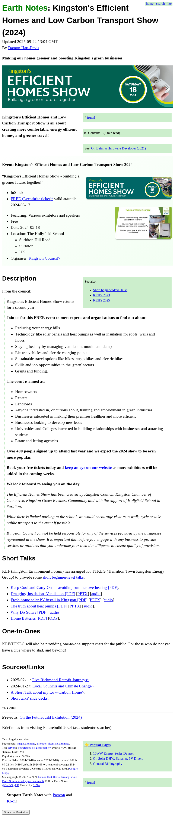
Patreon (59, 795)
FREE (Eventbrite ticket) (31, 198)
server (11, 747)
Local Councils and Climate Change (62, 686)
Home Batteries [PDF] (29, 618)
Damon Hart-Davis (23, 48)
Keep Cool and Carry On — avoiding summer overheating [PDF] (64, 587)
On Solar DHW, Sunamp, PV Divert (118, 758)
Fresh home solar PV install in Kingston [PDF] (49, 600)
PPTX (82, 593)
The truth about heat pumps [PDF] (39, 606)
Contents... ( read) (104, 133)
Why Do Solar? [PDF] (29, 612)
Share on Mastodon (16, 812)
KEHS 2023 (101, 295)
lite (170, 3)
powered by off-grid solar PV (34, 747)
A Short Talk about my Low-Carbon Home (46, 692)
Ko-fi (11, 801)
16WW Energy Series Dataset (113, 753)
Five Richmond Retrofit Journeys (59, 680)
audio (96, 593)
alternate (30, 743)
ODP (53, 618)
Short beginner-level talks (110, 290)
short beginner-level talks (63, 577)
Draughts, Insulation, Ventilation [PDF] (43, 593)
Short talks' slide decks (29, 698)
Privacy (65, 777)
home (149, 3)
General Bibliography (107, 763)
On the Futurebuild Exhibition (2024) (51, 717)
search (160, 3)
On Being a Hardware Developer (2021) (118, 148)
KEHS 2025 (101, 300)
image (20, 743)
